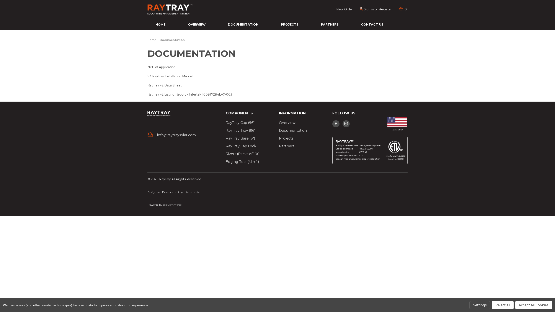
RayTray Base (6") (240, 138)
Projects (290, 24)
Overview (197, 24)
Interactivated (192, 192)
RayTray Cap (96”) (241, 123)
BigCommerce (172, 204)
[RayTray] (159, 115)
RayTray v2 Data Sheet (164, 85)
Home (160, 24)
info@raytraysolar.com (176, 135)
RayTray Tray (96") (241, 130)
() (405, 9)
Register (385, 9)
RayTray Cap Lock (241, 146)
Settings (480, 305)
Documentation (243, 24)
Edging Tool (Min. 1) (242, 162)
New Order (344, 9)
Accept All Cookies (533, 305)
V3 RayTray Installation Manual (170, 76)
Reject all (503, 305)
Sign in (369, 9)
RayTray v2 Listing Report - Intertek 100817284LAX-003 (189, 94)
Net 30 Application (161, 67)
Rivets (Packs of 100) (243, 154)
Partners (330, 24)
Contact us (372, 24)
